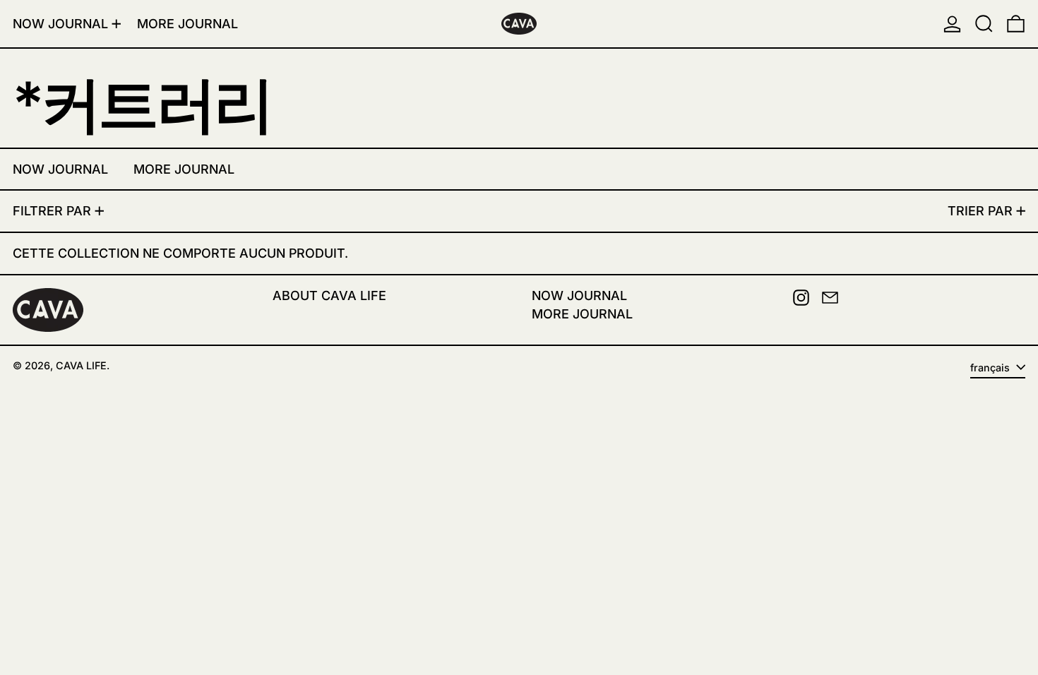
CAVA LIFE (81, 365)
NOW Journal (579, 295)
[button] (984, 23)
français (991, 368)
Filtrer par (52, 210)
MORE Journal (582, 313)
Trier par (980, 210)
